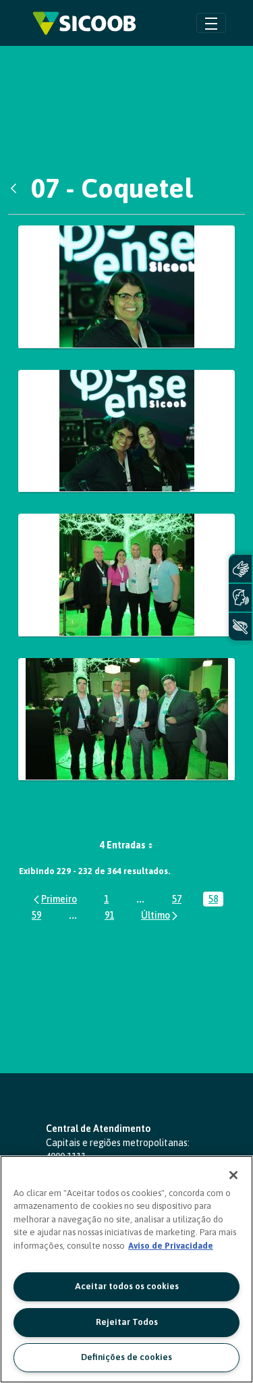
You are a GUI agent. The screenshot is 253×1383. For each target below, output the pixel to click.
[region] (126, 1269)
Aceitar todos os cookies (127, 1286)
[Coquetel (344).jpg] (126, 431)
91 (112, 916)
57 (179, 900)
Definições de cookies (126, 1357)
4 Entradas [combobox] (123, 845)
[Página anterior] (54, 898)
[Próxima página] (160, 915)
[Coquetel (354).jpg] (126, 719)
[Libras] (240, 568)
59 (39, 916)
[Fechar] (233, 1175)
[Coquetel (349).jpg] (126, 575)
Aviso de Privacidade (170, 1246)
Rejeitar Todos (127, 1322)
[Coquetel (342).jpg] (126, 286)
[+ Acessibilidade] (240, 627)
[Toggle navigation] (211, 22)
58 (215, 900)
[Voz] (240, 598)
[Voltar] (17, 188)
